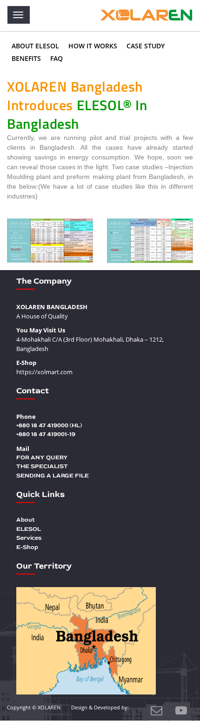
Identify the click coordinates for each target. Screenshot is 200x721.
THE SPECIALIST (42, 466)
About (25, 519)
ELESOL (28, 529)
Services (28, 538)
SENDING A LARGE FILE (52, 475)
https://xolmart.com (44, 372)
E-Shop (27, 547)
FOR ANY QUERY (42, 457)
